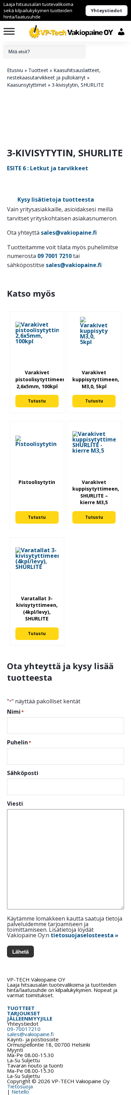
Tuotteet (38, 70)
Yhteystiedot (106, 10)
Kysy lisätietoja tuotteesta (55, 199)
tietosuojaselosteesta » (84, 935)
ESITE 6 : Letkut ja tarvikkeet (47, 168)
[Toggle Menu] (9, 31)
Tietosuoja (20, 1086)
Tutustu (37, 401)
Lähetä (20, 952)
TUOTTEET (21, 1007)
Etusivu (15, 70)
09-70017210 (24, 1028)
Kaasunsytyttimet (26, 84)
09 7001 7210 (54, 256)
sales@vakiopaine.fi (69, 232)
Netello (20, 1091)
